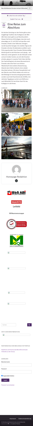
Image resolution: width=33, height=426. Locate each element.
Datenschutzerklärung (25, 418)
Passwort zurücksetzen (7, 385)
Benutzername (5, 362)
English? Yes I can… (15, 19)
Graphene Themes (15, 423)
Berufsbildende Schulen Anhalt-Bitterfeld (14, 8)
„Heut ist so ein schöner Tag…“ (17, 15)
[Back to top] (29, 422)
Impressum (13, 418)
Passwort (4, 369)
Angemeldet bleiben (8, 376)
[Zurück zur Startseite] (16, 3)
